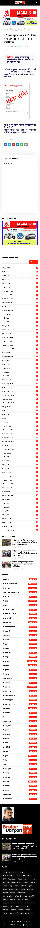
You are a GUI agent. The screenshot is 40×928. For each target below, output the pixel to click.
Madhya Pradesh (18, 592)
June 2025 (20, 322)
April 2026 (20, 283)
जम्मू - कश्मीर (18, 721)
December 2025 (20, 299)
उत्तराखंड (18, 635)
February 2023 (20, 430)
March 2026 (20, 287)
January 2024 (20, 387)
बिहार (18, 760)
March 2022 (20, 472)
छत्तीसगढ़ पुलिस (18, 700)
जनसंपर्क (18, 708)
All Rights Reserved (30, 925)
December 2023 (20, 391)
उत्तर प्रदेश (18, 622)
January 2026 (20, 295)
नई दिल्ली (18, 747)
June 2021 (20, 507)
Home (6, 29)
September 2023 (20, 403)
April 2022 (20, 468)
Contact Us (26, 921)
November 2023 (20, 395)
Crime (18, 588)
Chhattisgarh (18, 584)
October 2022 (20, 445)
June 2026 (20, 276)
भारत (18, 764)
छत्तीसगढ (18, 683)
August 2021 (20, 499)
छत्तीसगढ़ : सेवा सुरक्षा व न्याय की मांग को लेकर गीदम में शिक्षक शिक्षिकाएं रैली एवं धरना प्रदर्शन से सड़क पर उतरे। (24, 553)
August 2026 (20, 268)
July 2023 (20, 411)
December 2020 (20, 530)
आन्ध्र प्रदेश (18, 618)
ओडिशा (18, 640)
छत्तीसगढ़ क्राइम (18, 691)
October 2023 (20, 399)
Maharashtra (18, 597)
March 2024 (20, 380)
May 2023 (20, 418)
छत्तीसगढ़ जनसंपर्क (18, 696)
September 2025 (20, 310)
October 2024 (20, 353)
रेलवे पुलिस (18, 794)
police (18, 601)
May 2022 (20, 465)
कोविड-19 (18, 653)
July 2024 (20, 364)
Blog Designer (18, 925)
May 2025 (20, 326)
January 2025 (20, 341)
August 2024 (20, 360)
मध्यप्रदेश (18, 773)
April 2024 (20, 376)
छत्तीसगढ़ (11, 29)
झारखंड (18, 730)
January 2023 (20, 434)
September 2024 (20, 357)
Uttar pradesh (18, 614)
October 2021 (20, 492)
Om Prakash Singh (11, 47)
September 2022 (20, 449)
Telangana (18, 610)
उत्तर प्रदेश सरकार (18, 627)
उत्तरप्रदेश (18, 631)
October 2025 (20, 306)
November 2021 (20, 488)
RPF (18, 605)
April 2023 (20, 422)
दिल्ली (18, 743)
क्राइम (18, 661)
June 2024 (20, 368)
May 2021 (20, 511)
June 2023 (20, 414)
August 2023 (20, 407)
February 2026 (20, 291)
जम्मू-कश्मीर (18, 726)
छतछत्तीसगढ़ (18, 678)
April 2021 (20, 515)
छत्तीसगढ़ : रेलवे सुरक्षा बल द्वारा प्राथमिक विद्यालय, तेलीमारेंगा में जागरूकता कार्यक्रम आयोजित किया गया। (23, 564)
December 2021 (20, 484)
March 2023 (20, 426)
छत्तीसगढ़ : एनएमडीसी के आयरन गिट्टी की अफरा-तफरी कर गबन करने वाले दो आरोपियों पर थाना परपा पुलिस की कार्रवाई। (24, 542)
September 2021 (20, 495)
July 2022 (20, 457)
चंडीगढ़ (18, 674)
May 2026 (20, 279)
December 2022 (20, 438)
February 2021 (20, 522)
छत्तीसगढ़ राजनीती (18, 704)
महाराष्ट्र (18, 777)
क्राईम (18, 665)
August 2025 (20, 314)
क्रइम (18, 657)
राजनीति (18, 782)
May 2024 (20, 372)
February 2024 (20, 384)
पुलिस (18, 756)
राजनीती (18, 786)
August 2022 (20, 453)
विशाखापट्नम (18, 799)
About (19, 921)
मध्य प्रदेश (18, 769)
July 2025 (20, 318)
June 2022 (20, 461)
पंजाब (18, 751)
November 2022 (20, 441)
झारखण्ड (18, 734)
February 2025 (20, 337)
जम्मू (18, 717)
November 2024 (20, 349)
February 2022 (20, 476)
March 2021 (20, 519)
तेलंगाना (18, 739)
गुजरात (18, 670)
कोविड (18, 648)
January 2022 (20, 480)
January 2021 (20, 526)
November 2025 (20, 303)
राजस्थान (18, 790)
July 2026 (20, 272)
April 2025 (20, 330)
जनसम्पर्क (18, 713)
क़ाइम (18, 644)
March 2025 (20, 333)
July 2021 (20, 503)
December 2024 (20, 345)
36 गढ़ (18, 579)
